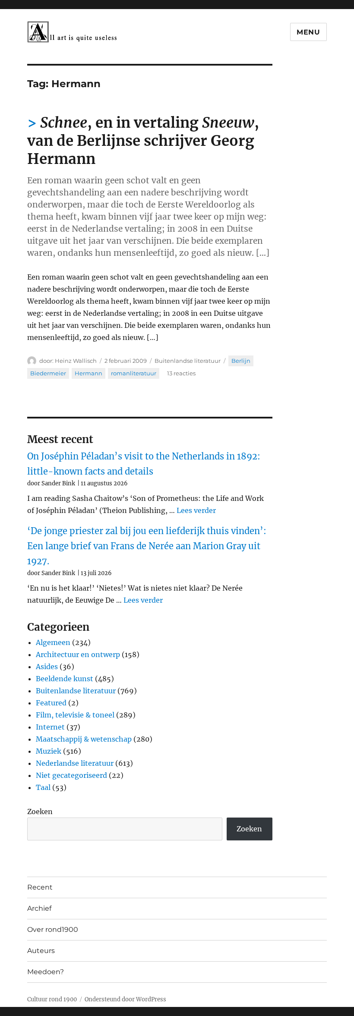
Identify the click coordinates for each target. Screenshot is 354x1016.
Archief (39, 908)
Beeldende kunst (64, 678)
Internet (50, 727)
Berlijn (240, 360)
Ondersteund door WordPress (125, 999)
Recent (40, 887)
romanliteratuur (133, 373)
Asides (47, 666)
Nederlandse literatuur (75, 763)
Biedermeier (48, 373)
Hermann (88, 373)
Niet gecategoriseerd (71, 775)
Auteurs (41, 951)
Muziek (48, 751)
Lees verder (196, 510)
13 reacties (181, 373)
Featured (51, 702)
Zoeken (40, 811)
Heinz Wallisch (76, 360)
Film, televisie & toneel (75, 715)
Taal (43, 787)
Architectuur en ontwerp (78, 654)
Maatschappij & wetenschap (84, 739)
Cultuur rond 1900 (52, 999)
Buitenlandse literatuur (188, 360)
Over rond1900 (52, 929)
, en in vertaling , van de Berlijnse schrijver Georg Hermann (143, 141)
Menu (308, 32)
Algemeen (53, 642)
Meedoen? (45, 972)
